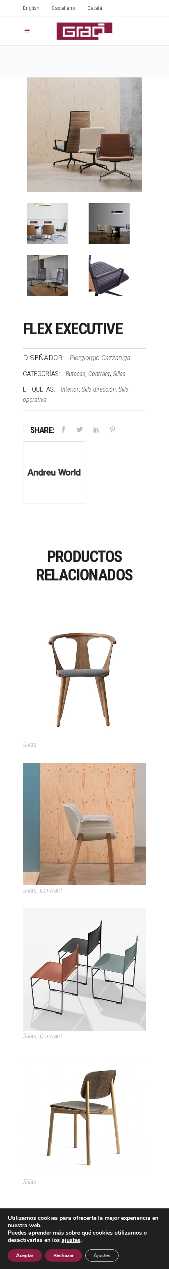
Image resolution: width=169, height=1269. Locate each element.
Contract (99, 374)
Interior (70, 389)
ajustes (71, 1240)
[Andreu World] (54, 473)
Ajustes (102, 1255)
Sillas (119, 374)
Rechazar (63, 1255)
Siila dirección (99, 389)
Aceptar (25, 1255)
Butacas (75, 374)
